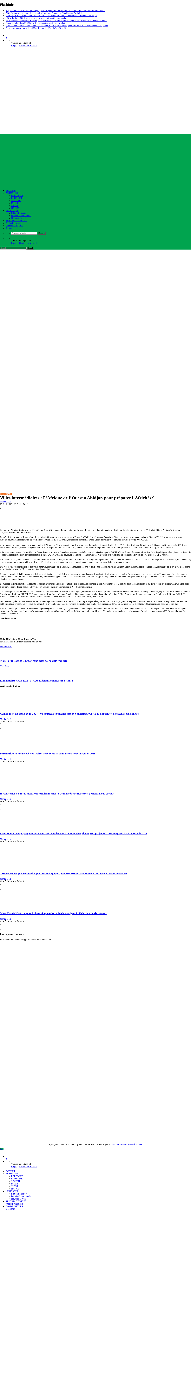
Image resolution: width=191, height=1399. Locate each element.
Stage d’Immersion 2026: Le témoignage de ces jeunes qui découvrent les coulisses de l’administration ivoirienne (55, 10)
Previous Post (6, 646)
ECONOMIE (17, 198)
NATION (15, 208)
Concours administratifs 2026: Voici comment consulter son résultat (35, 23)
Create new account (28, 45)
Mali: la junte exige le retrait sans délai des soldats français (33, 660)
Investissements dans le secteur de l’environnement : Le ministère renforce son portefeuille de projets (57, 793)
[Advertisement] (95, 270)
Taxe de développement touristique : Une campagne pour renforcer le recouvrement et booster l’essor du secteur (63, 873)
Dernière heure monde (21, 215)
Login (13, 45)
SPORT (14, 205)
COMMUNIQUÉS (14, 225)
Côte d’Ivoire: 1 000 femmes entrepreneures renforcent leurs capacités (36, 18)
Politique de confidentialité (123, 1144)
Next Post (4, 666)
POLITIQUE (17, 195)
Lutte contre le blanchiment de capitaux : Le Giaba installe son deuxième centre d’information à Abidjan (51, 15)
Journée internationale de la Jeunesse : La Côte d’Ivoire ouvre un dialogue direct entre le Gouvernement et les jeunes (57, 25)
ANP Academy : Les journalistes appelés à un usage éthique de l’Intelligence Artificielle (44, 13)
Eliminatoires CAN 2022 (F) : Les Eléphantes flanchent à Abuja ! (37, 680)
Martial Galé (5, 501)
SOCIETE (16, 200)
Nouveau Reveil (18, 218)
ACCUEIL (11, 190)
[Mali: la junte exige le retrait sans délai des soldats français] (4, 655)
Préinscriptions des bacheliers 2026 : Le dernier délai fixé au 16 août (36, 28)
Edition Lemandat (19, 213)
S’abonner (10, 228)
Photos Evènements (14, 223)
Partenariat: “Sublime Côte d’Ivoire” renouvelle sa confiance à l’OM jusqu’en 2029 (48, 753)
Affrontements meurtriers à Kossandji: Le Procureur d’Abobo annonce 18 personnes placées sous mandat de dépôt (56, 20)
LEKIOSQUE (12, 210)
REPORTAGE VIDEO (16, 220)
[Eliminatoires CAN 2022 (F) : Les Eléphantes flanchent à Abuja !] (4, 675)
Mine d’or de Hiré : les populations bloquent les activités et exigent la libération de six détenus (53, 913)
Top (1, 1149)
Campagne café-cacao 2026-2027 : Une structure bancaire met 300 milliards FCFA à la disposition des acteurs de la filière (69, 713)
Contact (139, 1144)
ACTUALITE (12, 193)
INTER (14, 203)
